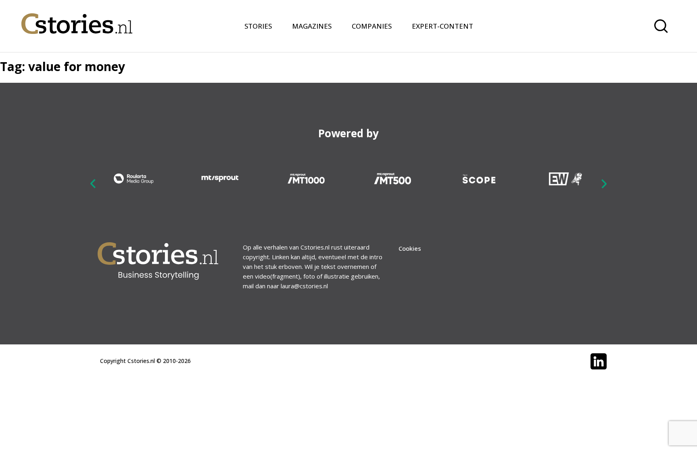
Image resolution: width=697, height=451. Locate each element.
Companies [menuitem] (372, 26)
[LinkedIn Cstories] (599, 361)
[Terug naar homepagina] (76, 18)
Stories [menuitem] (258, 26)
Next (604, 183)
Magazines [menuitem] (312, 26)
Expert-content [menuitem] (442, 26)
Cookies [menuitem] (410, 248)
